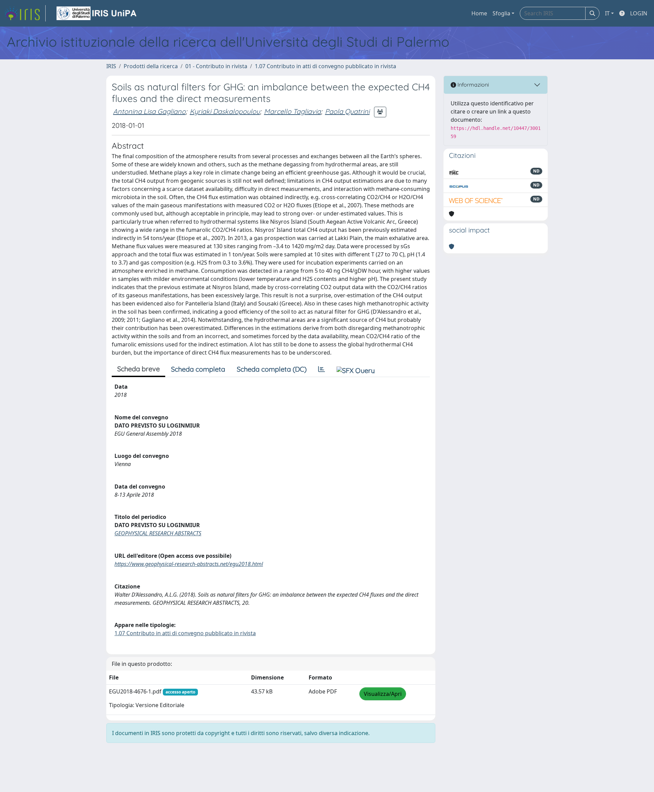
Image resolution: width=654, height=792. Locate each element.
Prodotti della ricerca (151, 66)
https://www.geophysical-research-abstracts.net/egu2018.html (188, 564)
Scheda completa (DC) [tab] (272, 369)
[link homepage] (25, 13)
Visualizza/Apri (383, 694)
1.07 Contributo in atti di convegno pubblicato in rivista (325, 66)
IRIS (111, 66)
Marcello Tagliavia (292, 111)
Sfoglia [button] (501, 13)
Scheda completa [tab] (198, 369)
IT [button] (607, 13)
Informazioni (472, 84)
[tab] (321, 369)
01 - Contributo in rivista (216, 66)
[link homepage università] (97, 13)
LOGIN (638, 13)
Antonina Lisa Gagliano (149, 111)
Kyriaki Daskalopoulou (225, 111)
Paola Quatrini (347, 111)
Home (479, 13)
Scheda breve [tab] (138, 368)
